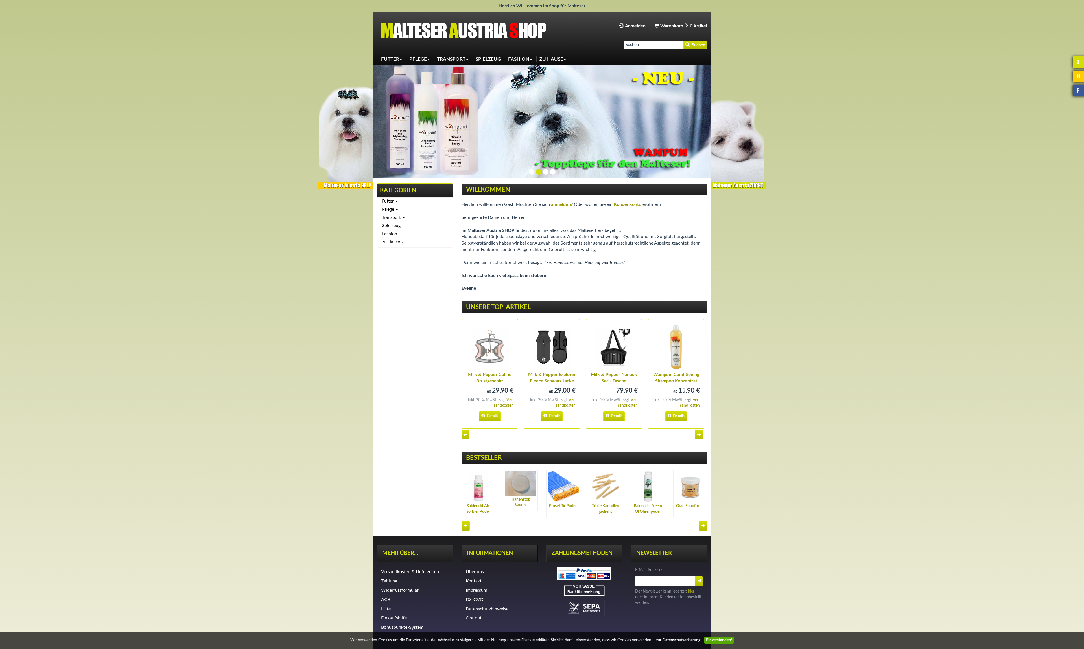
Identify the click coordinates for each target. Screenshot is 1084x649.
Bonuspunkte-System (402, 627)
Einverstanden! (719, 640)
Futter (388, 201)
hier (691, 591)
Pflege (388, 209)
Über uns (475, 571)
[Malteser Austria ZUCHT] (738, 136)
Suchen (697, 45)
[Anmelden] (699, 581)
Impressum (476, 590)
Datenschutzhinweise (487, 609)
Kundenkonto (627, 204)
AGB (385, 599)
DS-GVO (475, 599)
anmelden (561, 204)
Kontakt (474, 581)
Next (699, 434)
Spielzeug (391, 225)
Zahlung (389, 581)
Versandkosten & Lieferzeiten (410, 571)
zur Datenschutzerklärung (678, 640)
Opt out (474, 618)
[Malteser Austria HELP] (345, 136)
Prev (466, 434)
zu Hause (391, 242)
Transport (392, 217)
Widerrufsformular (400, 590)
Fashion (390, 234)
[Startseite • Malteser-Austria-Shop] (465, 30)
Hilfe (386, 609)
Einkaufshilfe (394, 618)
